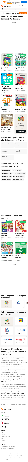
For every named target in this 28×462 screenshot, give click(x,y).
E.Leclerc (22, 393)
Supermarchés (5, 390)
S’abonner (24, 13)
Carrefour (8, 393)
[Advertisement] (14, 37)
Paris (7, 380)
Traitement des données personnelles (14, 459)
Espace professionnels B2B (7, 448)
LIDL (5, 395)
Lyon (11, 380)
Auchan (16, 392)
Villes (2, 438)
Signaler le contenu (5, 436)
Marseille (15, 380)
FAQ (2, 432)
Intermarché (15, 393)
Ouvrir (24, 2)
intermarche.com (6, 399)
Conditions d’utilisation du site (14, 457)
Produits (3, 440)
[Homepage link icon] (1, 404)
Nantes (24, 380)
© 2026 (14, 454)
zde (8, 371)
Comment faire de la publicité (8, 446)
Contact (3, 434)
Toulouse (3, 381)
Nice (20, 380)
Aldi (2, 395)
